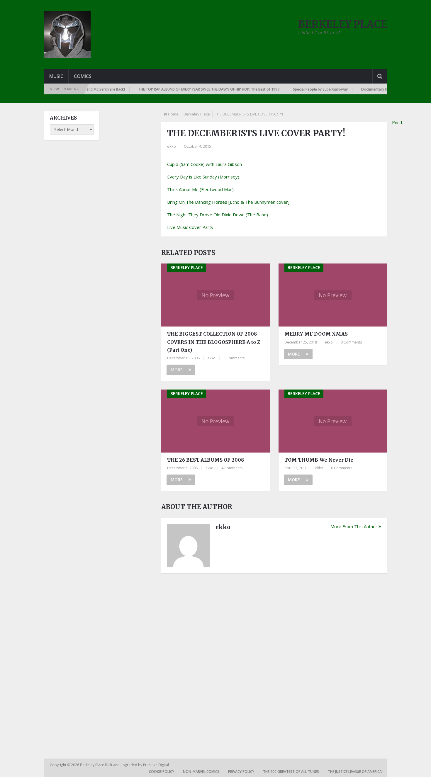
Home (173, 114)
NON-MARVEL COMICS (201, 771)
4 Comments (231, 467)
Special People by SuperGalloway (312, 89)
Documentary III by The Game (377, 89)
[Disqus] (274, 659)
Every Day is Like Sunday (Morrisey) (203, 177)
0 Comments (351, 342)
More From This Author (353, 526)
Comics (82, 76)
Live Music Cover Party (190, 227)
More (177, 370)
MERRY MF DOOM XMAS (316, 334)
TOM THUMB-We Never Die (318, 460)
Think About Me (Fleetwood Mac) (200, 189)
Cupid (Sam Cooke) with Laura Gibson (204, 164)
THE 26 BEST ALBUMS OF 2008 (205, 460)
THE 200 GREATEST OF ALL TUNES (291, 771)
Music (56, 76)
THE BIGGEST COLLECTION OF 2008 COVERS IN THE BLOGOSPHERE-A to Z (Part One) (213, 342)
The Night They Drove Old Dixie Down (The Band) (217, 214)
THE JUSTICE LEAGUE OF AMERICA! (355, 771)
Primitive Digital (156, 764)
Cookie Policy (161, 771)
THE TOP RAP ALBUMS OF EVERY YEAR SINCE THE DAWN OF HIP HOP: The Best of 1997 (200, 89)
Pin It (397, 122)
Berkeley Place (197, 114)
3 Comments (234, 358)
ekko (171, 146)
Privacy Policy (241, 771)
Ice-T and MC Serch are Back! (93, 89)
